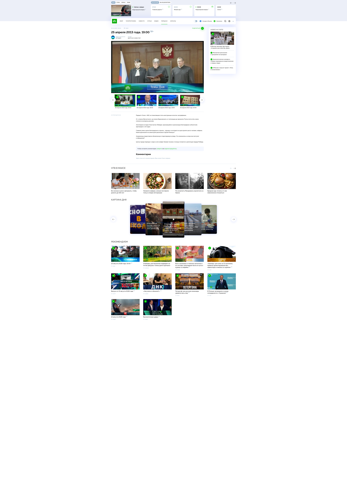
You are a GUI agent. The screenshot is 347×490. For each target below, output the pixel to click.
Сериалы (173, 21)
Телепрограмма (131, 21)
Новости (141, 21)
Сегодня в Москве (207, 21)
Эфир (121, 21)
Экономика (219, 21)
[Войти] (229, 21)
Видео (156, 21)
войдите (159, 148)
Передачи (164, 21)
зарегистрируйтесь (171, 148)
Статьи (149, 21)
